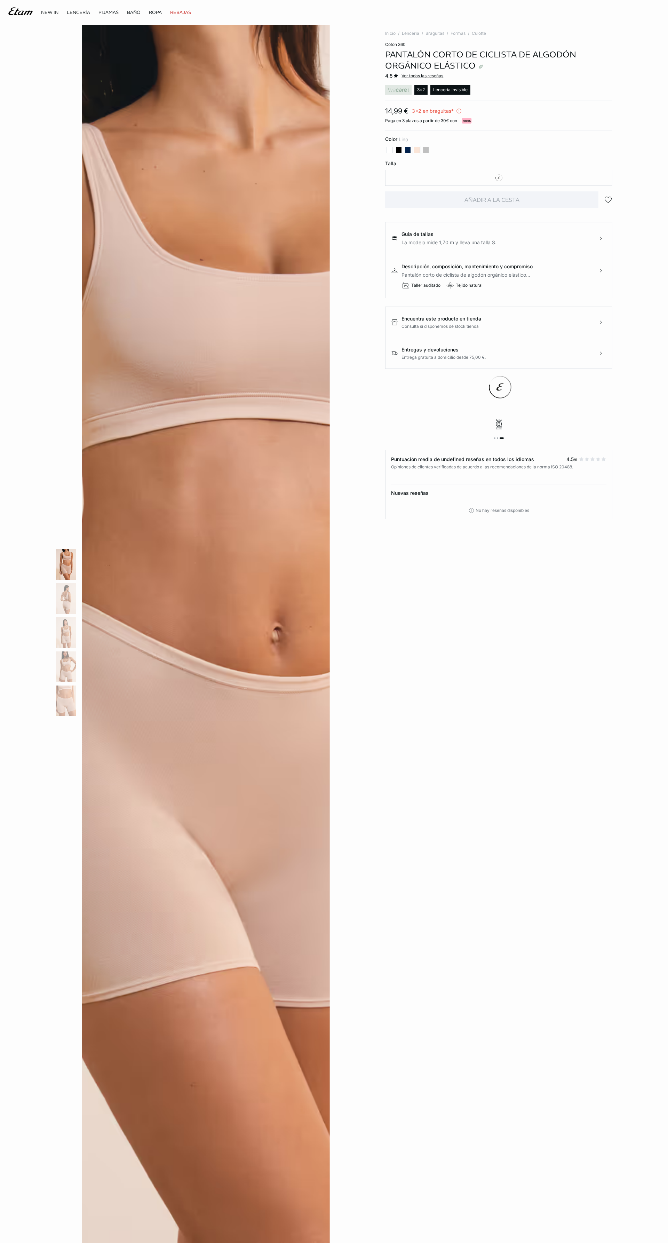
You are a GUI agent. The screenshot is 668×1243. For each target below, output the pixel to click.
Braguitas (435, 33)
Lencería (410, 33)
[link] (49, 12)
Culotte (479, 33)
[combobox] (498, 178)
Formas (458, 33)
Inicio (390, 33)
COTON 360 (395, 44)
